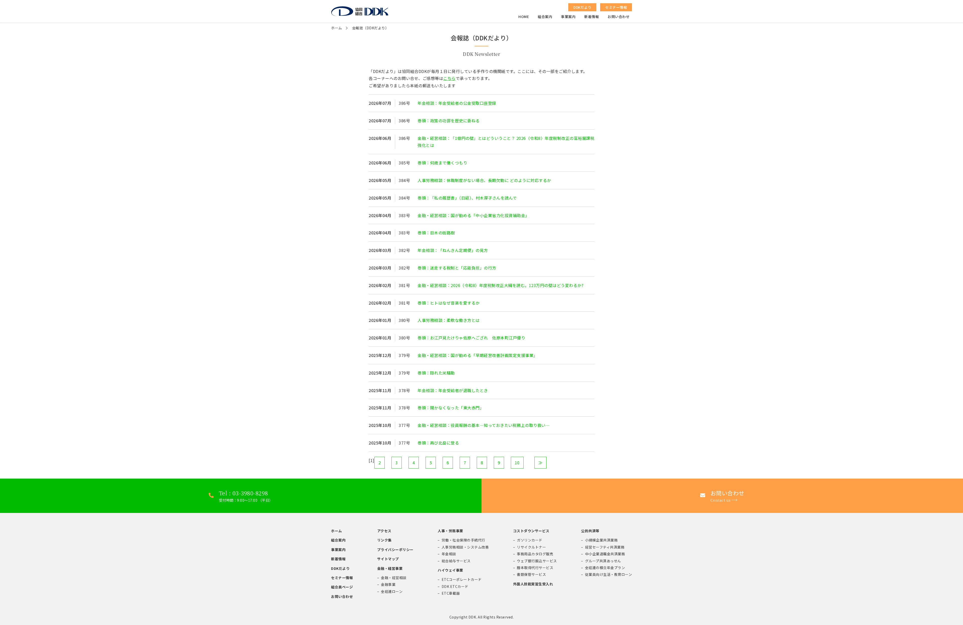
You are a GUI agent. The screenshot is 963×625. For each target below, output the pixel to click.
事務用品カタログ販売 (535, 553)
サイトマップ (388, 558)
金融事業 (388, 584)
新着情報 (591, 16)
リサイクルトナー (531, 547)
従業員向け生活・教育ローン (608, 574)
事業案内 (568, 16)
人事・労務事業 (450, 530)
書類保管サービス (531, 574)
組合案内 (545, 16)
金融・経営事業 (390, 568)
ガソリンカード (529, 540)
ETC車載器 (451, 593)
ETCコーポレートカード (462, 579)
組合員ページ (342, 586)
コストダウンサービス (531, 530)
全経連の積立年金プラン (605, 567)
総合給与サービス (456, 560)
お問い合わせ (618, 16)
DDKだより (340, 568)
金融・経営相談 (394, 577)
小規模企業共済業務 (601, 540)
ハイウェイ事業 (450, 570)
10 (517, 463)
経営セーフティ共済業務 (605, 547)
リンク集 (384, 540)
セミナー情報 (342, 577)
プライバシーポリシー (395, 549)
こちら (449, 78)
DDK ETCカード (455, 586)
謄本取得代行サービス (535, 567)
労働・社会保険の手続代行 (463, 540)
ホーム (336, 27)
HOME (523, 16)
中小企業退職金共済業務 (605, 553)
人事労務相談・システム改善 (465, 547)
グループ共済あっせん (603, 560)
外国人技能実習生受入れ (533, 583)
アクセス (384, 530)
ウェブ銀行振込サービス (537, 560)
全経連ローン (392, 591)
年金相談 (449, 553)
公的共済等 (590, 530)
